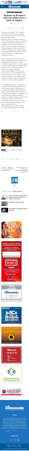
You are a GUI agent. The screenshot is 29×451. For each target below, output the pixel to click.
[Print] (16, 159)
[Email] (13, 159)
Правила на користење (12, 446)
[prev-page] (2, 215)
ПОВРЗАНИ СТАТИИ (6, 191)
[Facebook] (7, 159)
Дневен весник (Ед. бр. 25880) (16, 149)
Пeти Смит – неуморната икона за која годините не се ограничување (7, 169)
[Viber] (19, 159)
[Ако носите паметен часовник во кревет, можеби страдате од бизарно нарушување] (4, 197)
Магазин (12, 12)
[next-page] (4, 215)
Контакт (19, 446)
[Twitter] (10, 159)
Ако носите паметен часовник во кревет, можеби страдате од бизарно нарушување (18, 197)
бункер (8, 149)
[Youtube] (18, 440)
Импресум (8, 445)
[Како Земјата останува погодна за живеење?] (4, 210)
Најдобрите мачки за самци (16, 202)
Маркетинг (14, 445)
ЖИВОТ (8, 12)
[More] (23, 28)
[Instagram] (14, 440)
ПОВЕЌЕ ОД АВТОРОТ (17, 191)
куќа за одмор (4, 151)
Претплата (19, 445)
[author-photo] (14, 183)
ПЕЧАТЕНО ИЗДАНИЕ (18, 12)
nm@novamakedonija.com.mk (16, 430)
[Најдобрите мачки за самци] (4, 203)
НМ (11, 23)
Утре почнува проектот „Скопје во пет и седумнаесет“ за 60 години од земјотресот (21, 169)
